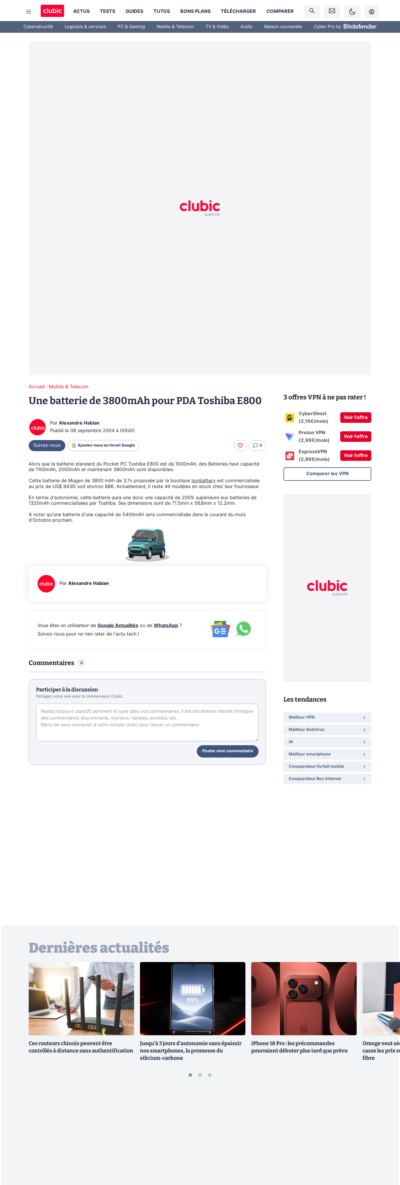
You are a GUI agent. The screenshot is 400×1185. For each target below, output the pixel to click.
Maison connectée (283, 27)
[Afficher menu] (28, 11)
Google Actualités (118, 625)
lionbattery (204, 480)
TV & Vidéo (217, 27)
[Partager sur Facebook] (385, 1135)
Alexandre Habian (79, 423)
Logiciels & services (85, 27)
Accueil (37, 386)
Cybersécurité (38, 27)
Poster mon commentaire (227, 751)
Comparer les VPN (327, 473)
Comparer (280, 11)
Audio (246, 27)
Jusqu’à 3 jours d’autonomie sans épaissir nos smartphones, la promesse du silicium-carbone (191, 1050)
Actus (81, 11)
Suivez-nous (47, 445)
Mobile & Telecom (175, 27)
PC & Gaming (131, 27)
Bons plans (195, 11)
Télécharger (238, 11)
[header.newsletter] (332, 11)
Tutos (161, 11)
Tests (107, 11)
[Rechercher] (311, 11)
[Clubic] (52, 11)
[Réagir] (240, 445)
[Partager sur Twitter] (385, 1154)
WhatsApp (166, 625)
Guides (134, 11)
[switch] (352, 11)
